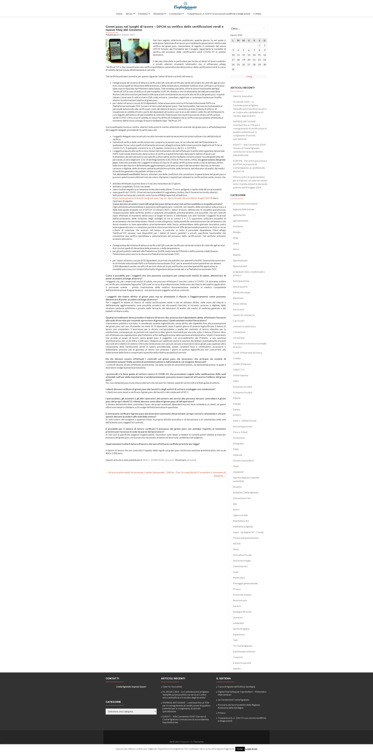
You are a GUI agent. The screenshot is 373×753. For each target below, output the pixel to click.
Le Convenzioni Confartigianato (233, 699)
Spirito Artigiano (241, 628)
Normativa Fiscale (242, 554)
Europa (236, 409)
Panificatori (239, 577)
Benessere (238, 298)
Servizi (129, 13)
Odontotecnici (240, 566)
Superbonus (239, 634)
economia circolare (242, 386)
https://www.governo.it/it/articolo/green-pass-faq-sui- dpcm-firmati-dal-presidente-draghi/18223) (162, 198)
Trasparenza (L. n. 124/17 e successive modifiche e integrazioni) (218, 13)
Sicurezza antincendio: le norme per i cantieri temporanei (135, 472)
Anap (235, 237)
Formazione (239, 437)
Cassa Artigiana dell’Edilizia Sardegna (236, 686)
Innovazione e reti (242, 498)
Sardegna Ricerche (242, 611)
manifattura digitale (243, 526)
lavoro (236, 509)
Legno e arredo (240, 515)
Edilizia (236, 398)
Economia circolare (242, 392)
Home (119, 13)
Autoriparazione (241, 280)
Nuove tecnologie (242, 560)
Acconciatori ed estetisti (245, 203)
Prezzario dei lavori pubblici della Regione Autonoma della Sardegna (239, 706)
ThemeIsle (198, 741)
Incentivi (237, 486)
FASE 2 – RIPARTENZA (244, 420)
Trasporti (237, 657)
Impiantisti (238, 471)
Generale (237, 454)
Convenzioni (175, 13)
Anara (236, 243)
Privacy (237, 589)
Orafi (235, 572)
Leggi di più (251, 748)
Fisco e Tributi (240, 432)
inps (235, 503)
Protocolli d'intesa (242, 594)
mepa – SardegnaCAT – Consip (248, 532)
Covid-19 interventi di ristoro (247, 352)
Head (236, 466)
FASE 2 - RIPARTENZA (153, 459)
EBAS (236, 381)
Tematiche (158, 13)
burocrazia (238, 309)
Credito (257, 13)
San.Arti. (237, 606)
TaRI (235, 640)
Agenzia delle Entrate (243, 209)
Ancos (236, 249)
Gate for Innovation (243, 96)
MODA (237, 543)
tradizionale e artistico (244, 651)
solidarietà (238, 623)
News (236, 549)
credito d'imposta (242, 364)
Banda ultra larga (241, 292)
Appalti (236, 254)
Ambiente (238, 226)
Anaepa (237, 232)
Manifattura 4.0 (241, 520)
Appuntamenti (240, 266)
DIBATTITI (239, 369)
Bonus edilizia (240, 303)
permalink (191, 459)
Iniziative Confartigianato (246, 492)
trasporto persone (242, 662)
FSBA (236, 449)
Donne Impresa (240, 375)
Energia (237, 403)
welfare (237, 668)
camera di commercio (244, 315)
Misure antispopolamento (246, 537)
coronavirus (239, 337)
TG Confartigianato (243, 645)
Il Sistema (143, 13)
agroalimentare (240, 220)
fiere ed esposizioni (242, 426)
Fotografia (238, 443)
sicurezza (169, 459)
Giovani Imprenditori (243, 460)
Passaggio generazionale (245, 583)
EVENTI (237, 415)
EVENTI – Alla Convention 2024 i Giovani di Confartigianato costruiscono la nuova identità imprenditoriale (185, 719)
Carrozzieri (238, 320)
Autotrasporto (240, 286)
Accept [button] (240, 749)
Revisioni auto (240, 600)
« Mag (249, 76)
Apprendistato (240, 260)
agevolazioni (239, 215)
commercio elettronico (244, 326)
